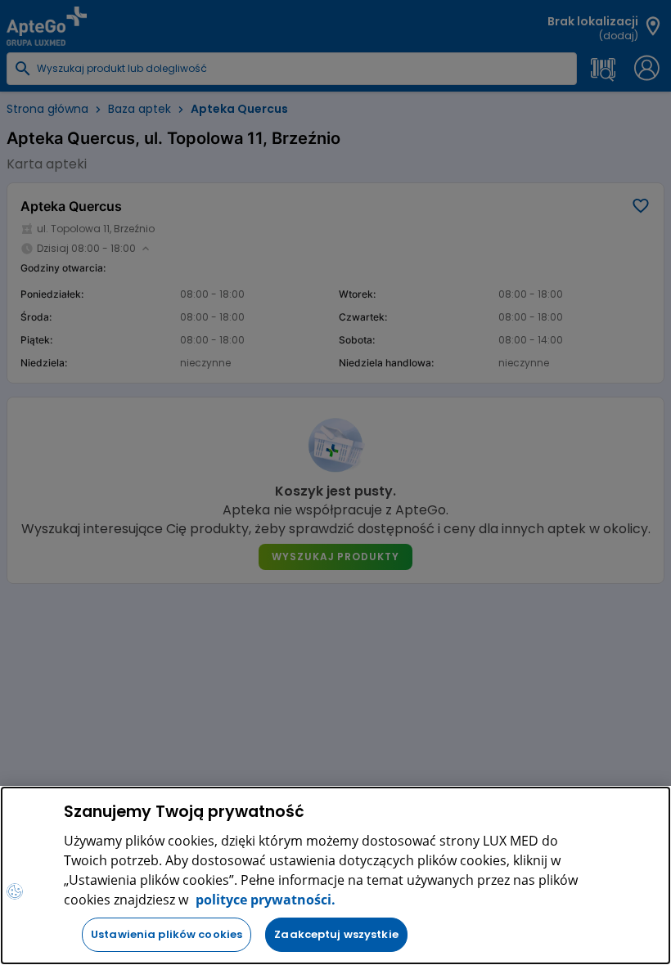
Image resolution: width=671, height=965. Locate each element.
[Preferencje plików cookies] (15, 891)
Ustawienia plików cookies (166, 934)
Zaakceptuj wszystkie (336, 934)
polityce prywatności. (264, 900)
